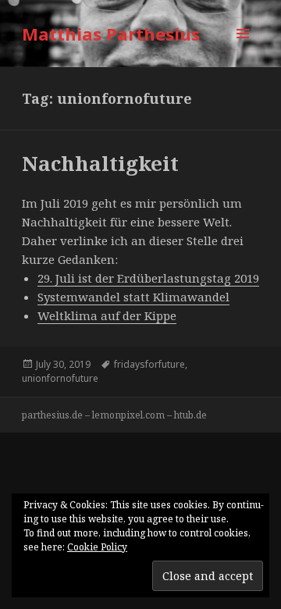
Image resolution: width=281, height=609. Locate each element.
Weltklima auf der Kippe (106, 315)
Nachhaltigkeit (100, 163)
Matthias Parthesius (111, 33)
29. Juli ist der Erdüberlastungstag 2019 (148, 278)
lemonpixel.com (128, 415)
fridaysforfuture (149, 364)
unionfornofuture (60, 378)
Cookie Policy (97, 547)
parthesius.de (52, 415)
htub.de (190, 415)
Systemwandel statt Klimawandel (133, 296)
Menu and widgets (243, 49)
